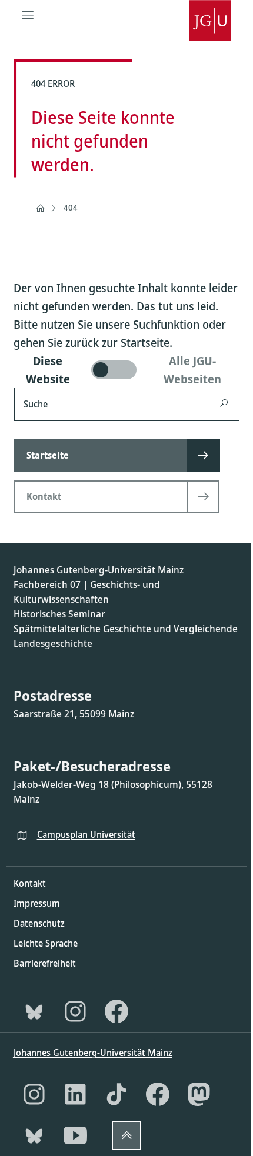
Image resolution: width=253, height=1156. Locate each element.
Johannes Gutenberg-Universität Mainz (93, 1052)
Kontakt (30, 883)
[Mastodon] (199, 1094)
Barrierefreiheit (45, 963)
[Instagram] (75, 1011)
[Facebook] (116, 1011)
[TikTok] (116, 1094)
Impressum (37, 903)
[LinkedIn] (75, 1094)
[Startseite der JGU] (210, 14)
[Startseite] (40, 208)
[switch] (127, 370)
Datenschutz (39, 923)
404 (71, 207)
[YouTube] (75, 1135)
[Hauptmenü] (28, 14)
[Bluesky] (34, 1011)
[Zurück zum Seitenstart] (126, 1135)
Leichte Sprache (46, 943)
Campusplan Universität (86, 834)
